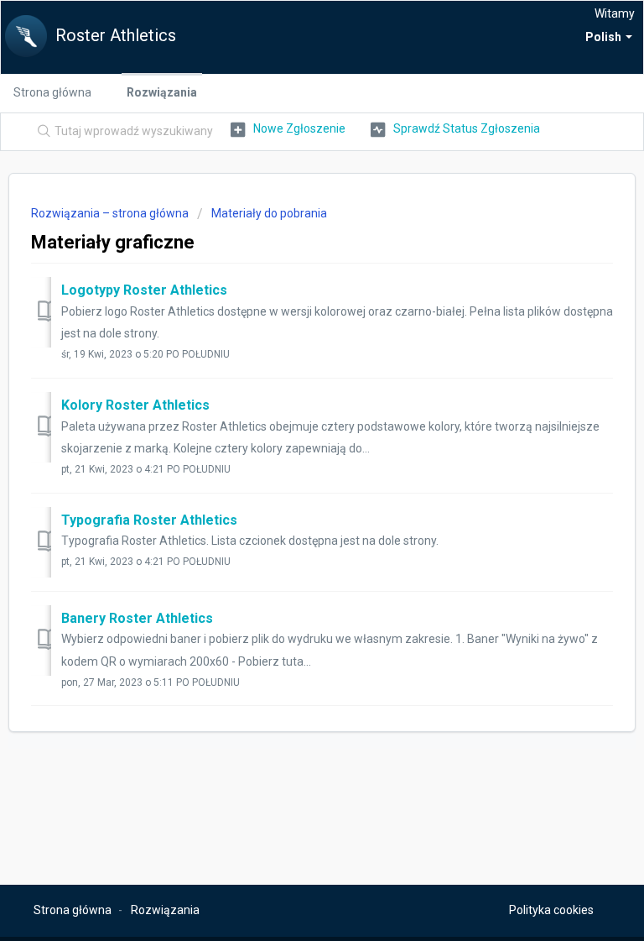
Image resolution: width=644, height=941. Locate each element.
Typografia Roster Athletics (149, 520)
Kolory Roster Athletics (135, 405)
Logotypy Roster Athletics (144, 290)
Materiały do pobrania (269, 213)
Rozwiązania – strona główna (111, 213)
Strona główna (52, 92)
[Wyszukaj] (40, 132)
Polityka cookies (551, 910)
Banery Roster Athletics (137, 618)
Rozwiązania (162, 92)
